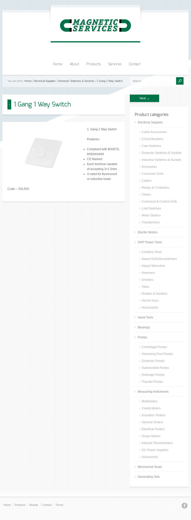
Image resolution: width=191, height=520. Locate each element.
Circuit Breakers (152, 139)
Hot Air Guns (150, 300)
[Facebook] (185, 506)
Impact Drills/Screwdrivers (159, 259)
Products (94, 64)
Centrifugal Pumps (154, 347)
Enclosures (149, 167)
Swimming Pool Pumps (157, 354)
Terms (59, 504)
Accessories (150, 307)
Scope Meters (151, 436)
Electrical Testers (153, 429)
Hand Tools (145, 317)
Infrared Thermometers (157, 443)
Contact (135, 64)
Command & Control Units (159, 201)
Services (114, 64)
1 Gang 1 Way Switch (109, 80)
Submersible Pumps (155, 368)
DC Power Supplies (155, 450)
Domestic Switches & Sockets (76, 80)
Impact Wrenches (153, 266)
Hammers (148, 273)
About (74, 64)
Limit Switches (151, 208)
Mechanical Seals (150, 467)
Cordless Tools (152, 252)
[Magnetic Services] (95, 36)
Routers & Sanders (154, 293)
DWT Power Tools (150, 242)
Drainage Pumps (153, 375)
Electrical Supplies (45, 80)
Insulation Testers (153, 415)
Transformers (151, 222)
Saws (145, 286)
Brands (34, 504)
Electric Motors (148, 232)
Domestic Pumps (153, 361)
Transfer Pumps (152, 381)
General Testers (152, 422)
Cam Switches (151, 146)
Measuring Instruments (153, 391)
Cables (146, 180)
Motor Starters (151, 215)
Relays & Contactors (155, 187)
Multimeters (149, 401)
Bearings (144, 327)
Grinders (147, 279)
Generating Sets (149, 477)
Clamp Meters (151, 408)
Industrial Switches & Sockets (161, 160)
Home (57, 64)
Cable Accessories (154, 132)
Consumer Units (153, 173)
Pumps (142, 337)
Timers (146, 194)
